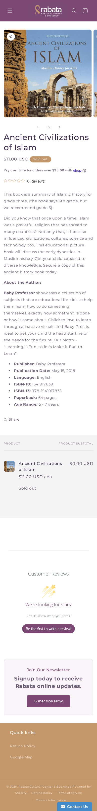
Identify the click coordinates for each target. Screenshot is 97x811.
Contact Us (76, 807)
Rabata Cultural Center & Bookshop (44, 786)
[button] (9, 10)
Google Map (21, 757)
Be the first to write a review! (48, 628)
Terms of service (69, 793)
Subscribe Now (48, 701)
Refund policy (41, 793)
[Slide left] (37, 126)
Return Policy (23, 746)
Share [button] (14, 419)
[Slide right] (59, 126)
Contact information (51, 800)
